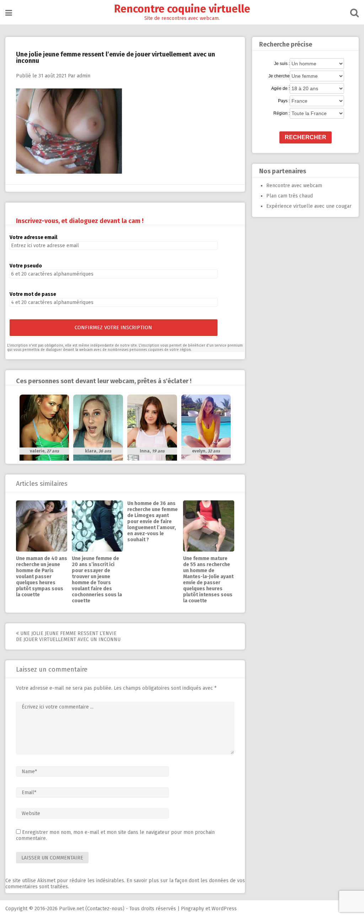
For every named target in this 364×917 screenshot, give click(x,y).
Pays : (284, 100)
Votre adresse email (33, 237)
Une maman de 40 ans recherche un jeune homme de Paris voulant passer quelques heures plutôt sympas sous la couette (41, 576)
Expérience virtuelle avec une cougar (309, 206)
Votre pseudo (26, 266)
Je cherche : (279, 76)
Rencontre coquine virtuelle (182, 8)
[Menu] (8, 13)
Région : (281, 113)
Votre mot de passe (33, 294)
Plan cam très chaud (289, 196)
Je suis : (282, 63)
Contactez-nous (105, 909)
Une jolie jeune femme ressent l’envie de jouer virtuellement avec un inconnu (68, 636)
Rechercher (305, 137)
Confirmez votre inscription (113, 327)
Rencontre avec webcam (294, 186)
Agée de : (280, 88)
